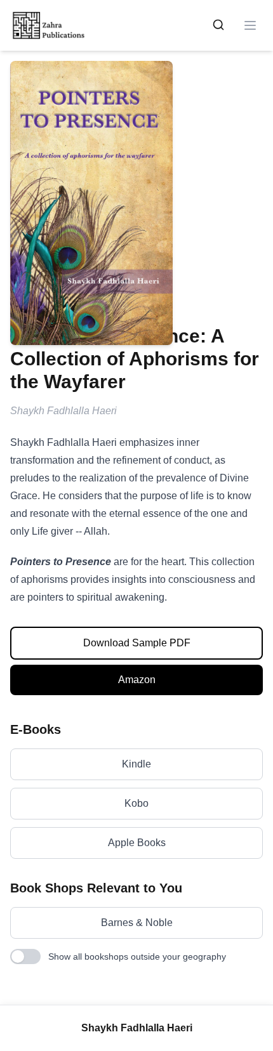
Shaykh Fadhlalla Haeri (136, 1027)
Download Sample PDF (136, 642)
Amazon (137, 679)
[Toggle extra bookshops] (25, 956)
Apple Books (137, 842)
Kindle (136, 764)
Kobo (136, 803)
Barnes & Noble (137, 922)
